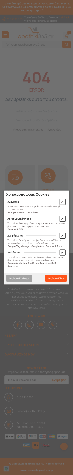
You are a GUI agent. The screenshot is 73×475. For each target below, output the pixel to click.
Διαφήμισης (15, 235)
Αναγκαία (13, 201)
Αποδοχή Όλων (55, 278)
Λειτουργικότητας (19, 218)
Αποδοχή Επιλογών (19, 278)
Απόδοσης (14, 252)
